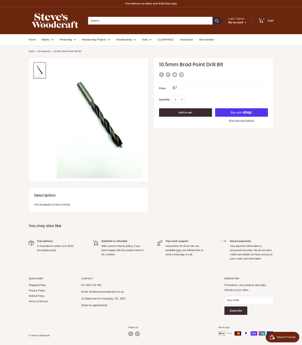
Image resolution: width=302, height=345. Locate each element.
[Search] (217, 21)
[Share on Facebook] (161, 74)
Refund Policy (37, 295)
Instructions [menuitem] (186, 39)
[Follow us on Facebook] (130, 333)
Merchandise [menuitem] (206, 39)
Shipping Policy (37, 284)
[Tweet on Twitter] (174, 74)
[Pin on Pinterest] (168, 74)
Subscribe (236, 310)
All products (44, 51)
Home (32, 51)
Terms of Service (38, 301)
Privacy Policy (37, 290)
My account (236, 22)
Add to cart (185, 112)
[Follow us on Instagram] (137, 333)
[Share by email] (181, 74)
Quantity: (164, 99)
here (178, 250)
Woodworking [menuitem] (124, 39)
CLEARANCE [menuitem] (166, 39)
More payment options (241, 120)
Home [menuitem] (32, 39)
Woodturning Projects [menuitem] (94, 39)
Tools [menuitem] (145, 39)
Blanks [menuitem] (46, 39)
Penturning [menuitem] (66, 39)
